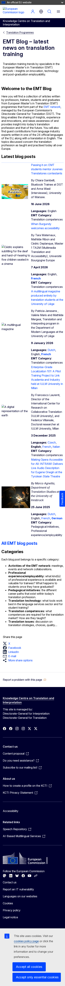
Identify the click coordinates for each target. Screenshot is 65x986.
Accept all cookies (29, 967)
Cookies (8, 903)
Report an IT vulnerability (18, 889)
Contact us (9, 882)
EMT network (51, 107)
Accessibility (10, 811)
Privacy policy (11, 910)
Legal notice (10, 917)
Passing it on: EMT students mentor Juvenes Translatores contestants (47, 169)
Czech (52, 442)
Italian (56, 446)
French (46, 446)
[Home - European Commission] (16, 11)
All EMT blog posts (19, 543)
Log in (33, 11)
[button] (7, 643)
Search (49, 11)
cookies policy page (26, 941)
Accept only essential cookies (37, 977)
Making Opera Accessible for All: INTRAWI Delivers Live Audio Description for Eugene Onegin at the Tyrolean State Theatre (47, 468)
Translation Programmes (20, 32)
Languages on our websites (20, 896)
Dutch (51, 350)
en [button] (41, 11)
